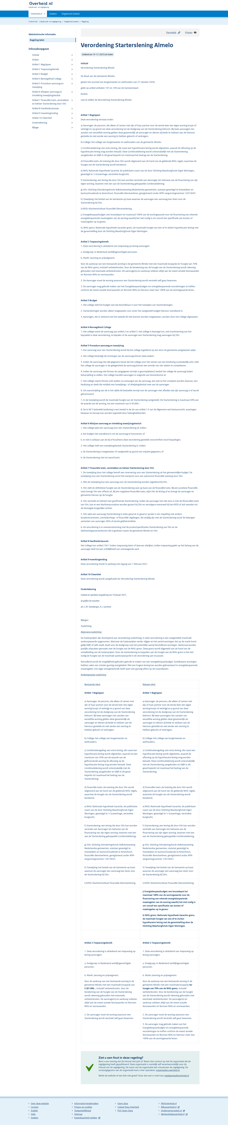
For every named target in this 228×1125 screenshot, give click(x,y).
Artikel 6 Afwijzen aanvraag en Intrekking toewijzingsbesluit (47, 93)
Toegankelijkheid (82, 1110)
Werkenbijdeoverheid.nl (173, 1114)
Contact (34, 1107)
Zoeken (53, 13)
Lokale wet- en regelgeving (50, 21)
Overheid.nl (36, 14)
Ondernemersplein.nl (171, 1110)
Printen (188, 32)
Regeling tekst (37, 40)
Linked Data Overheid (128, 1107)
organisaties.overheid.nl (168, 1070)
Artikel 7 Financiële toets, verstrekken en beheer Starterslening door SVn (50, 102)
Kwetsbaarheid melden (85, 1117)
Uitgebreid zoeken (71, 21)
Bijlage (35, 127)
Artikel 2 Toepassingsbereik (45, 69)
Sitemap (78, 1114)
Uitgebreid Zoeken (70, 13)
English (34, 1110)
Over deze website (40, 1103)
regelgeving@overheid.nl (176, 1075)
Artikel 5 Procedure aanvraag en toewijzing (48, 85)
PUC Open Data (125, 1110)
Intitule (35, 54)
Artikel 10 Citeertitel (42, 117)
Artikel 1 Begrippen (41, 64)
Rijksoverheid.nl (169, 1107)
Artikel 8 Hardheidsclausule (45, 108)
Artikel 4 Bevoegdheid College (46, 78)
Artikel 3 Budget (40, 73)
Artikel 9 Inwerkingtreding (45, 113)
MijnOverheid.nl (169, 1103)
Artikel (35, 59)
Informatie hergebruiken (86, 1103)
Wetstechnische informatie (42, 34)
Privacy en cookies (83, 1107)
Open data (123, 1103)
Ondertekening (39, 122)
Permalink (171, 32)
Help (33, 1114)
